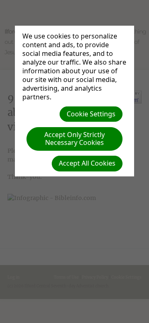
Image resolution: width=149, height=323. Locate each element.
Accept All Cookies (87, 163)
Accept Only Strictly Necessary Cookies (74, 138)
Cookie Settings (91, 113)
